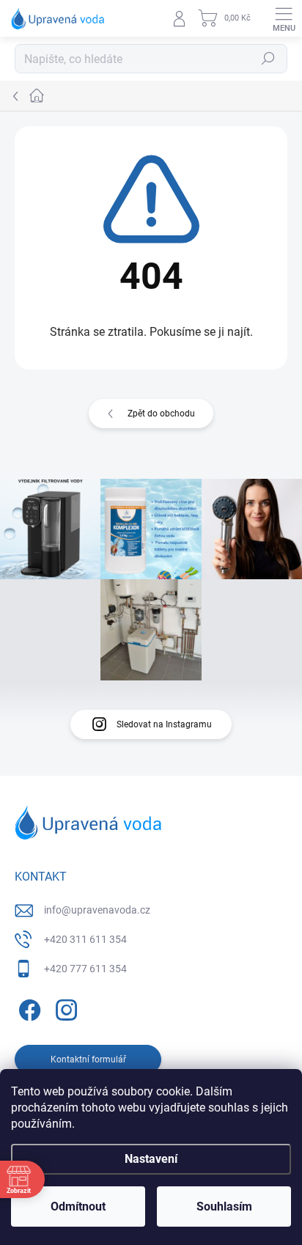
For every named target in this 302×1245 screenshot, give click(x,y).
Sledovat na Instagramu (164, 724)
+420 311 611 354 (85, 939)
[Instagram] (64, 1007)
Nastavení (151, 1159)
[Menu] (283, 18)
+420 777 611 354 (85, 968)
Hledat (268, 59)
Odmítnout (78, 1206)
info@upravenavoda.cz (97, 910)
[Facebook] (27, 1007)
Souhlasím (224, 1206)
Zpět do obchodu (161, 413)
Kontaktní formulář (88, 1059)
